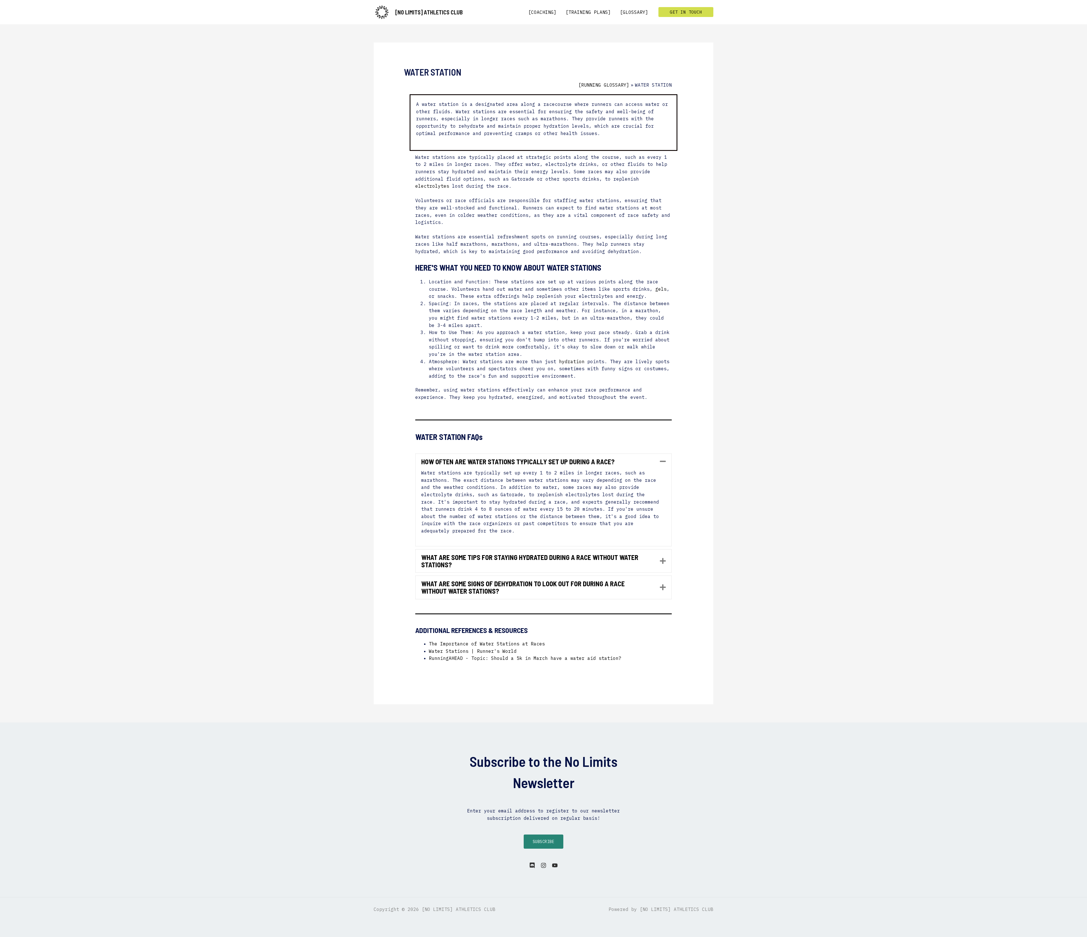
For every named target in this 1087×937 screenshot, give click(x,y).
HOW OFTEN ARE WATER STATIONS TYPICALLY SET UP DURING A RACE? (518, 461)
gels (661, 289)
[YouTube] (555, 865)
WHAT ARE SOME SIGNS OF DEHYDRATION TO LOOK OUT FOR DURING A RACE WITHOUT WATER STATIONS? (523, 587)
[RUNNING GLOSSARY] (603, 85)
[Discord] (532, 865)
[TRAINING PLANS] (588, 12)
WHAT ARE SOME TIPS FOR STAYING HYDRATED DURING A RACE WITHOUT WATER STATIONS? (529, 561)
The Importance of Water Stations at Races (487, 644)
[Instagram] (543, 865)
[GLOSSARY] (634, 12)
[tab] (544, 462)
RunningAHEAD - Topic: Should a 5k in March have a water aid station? (525, 658)
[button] (685, 12)
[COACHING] (542, 12)
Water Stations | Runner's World (473, 651)
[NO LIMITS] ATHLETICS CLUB (429, 12)
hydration (572, 361)
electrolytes (432, 186)
